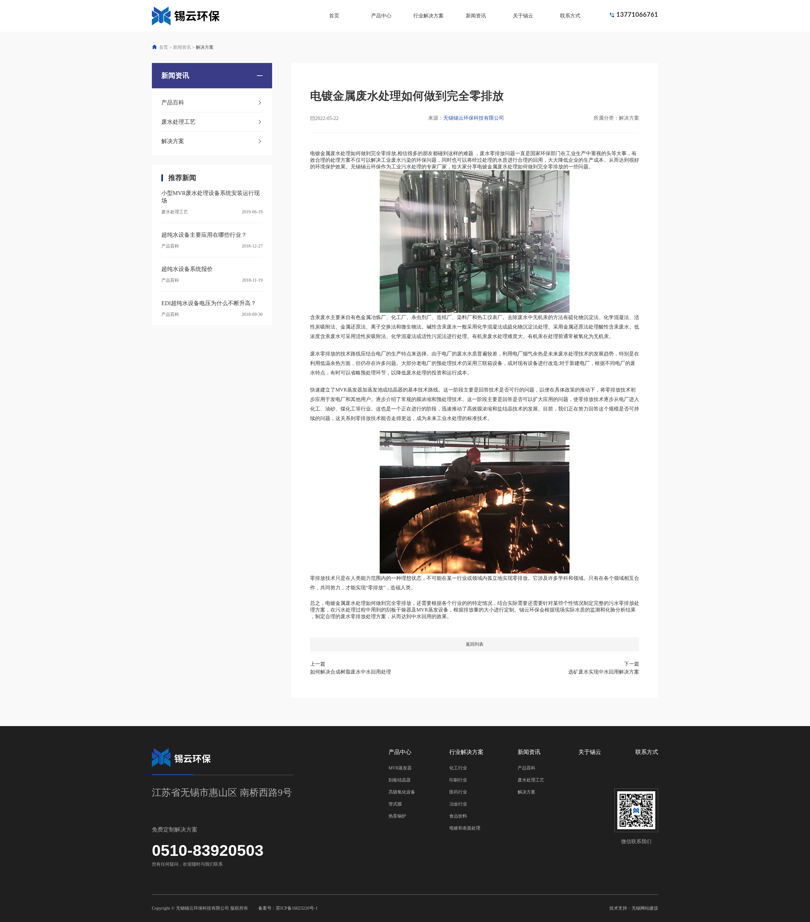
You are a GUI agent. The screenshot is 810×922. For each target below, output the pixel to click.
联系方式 (570, 15)
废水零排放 (492, 153)
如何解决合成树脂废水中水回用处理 (350, 671)
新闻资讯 (476, 15)
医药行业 (458, 792)
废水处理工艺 (531, 780)
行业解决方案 (428, 15)
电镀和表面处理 (464, 828)
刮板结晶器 (400, 780)
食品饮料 (458, 816)
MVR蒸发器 (400, 768)
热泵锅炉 (397, 816)
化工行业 (458, 768)
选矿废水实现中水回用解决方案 (603, 671)
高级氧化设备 (402, 792)
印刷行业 (458, 780)
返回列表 (474, 644)
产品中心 (381, 15)
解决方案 (205, 47)
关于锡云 (523, 15)
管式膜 (395, 804)
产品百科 (526, 768)
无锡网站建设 (645, 908)
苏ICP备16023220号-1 (297, 908)
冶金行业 (458, 804)
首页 (334, 15)
